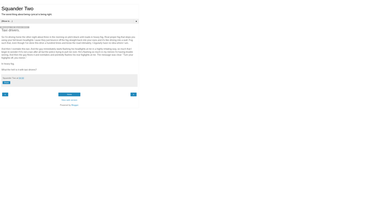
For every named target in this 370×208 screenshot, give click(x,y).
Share (6, 83)
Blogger (74, 105)
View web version (69, 100)
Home (69, 94)
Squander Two (17, 8)
